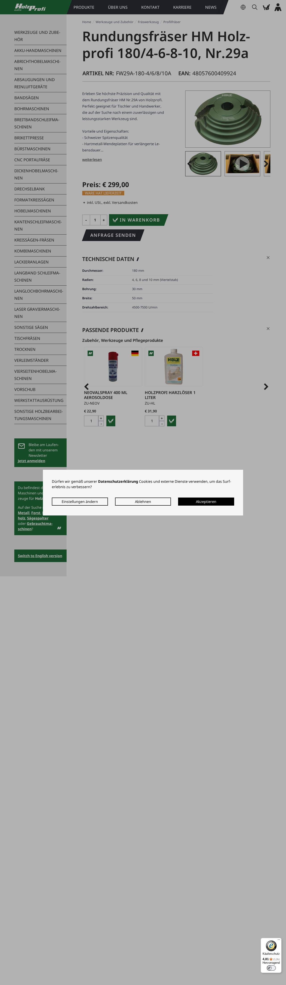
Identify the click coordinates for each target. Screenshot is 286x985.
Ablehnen (143, 501)
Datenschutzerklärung (118, 481)
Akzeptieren (206, 501)
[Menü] (279, 940)
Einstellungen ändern (80, 501)
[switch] (271, 968)
